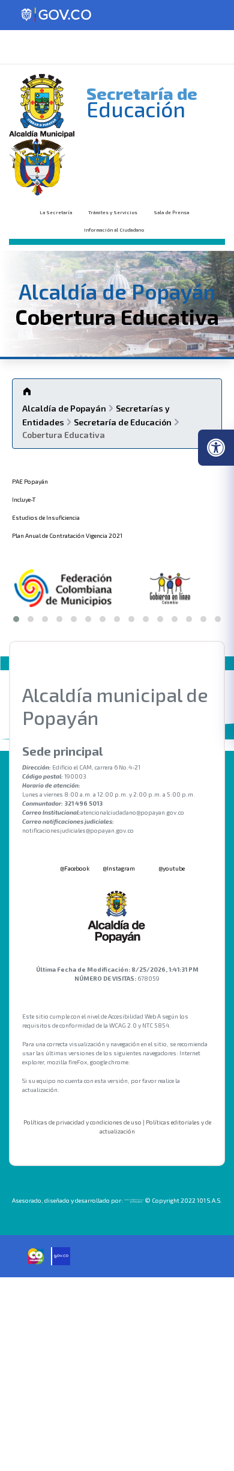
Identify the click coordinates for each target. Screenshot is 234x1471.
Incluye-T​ (23, 499)
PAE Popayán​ (30, 481)
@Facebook (74, 868)
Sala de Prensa (171, 212)
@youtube (171, 868)
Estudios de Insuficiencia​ (46, 517)
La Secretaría (56, 212)
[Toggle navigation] (26, 47)
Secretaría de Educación (123, 422)
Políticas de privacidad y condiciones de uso (82, 1122)
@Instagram (119, 868)
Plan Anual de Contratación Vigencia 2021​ (67, 535)
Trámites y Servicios (112, 212)
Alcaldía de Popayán (64, 408)
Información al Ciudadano (114, 230)
